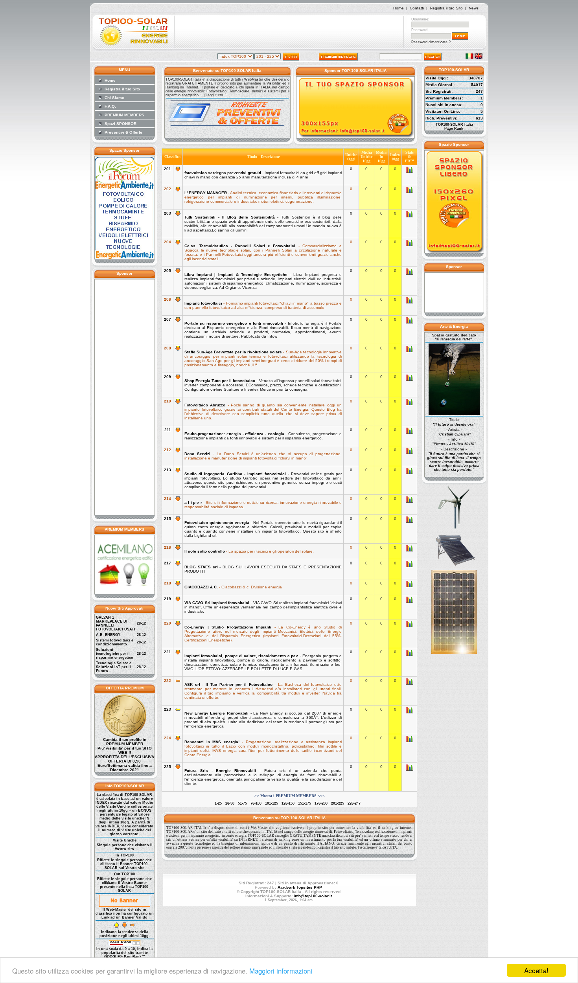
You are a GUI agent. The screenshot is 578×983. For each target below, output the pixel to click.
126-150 (288, 803)
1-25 (218, 803)
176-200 (321, 803)
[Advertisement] (289, 32)
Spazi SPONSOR (120, 123)
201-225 (337, 803)
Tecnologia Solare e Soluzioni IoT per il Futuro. (113, 667)
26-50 (229, 803)
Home (398, 8)
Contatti (417, 8)
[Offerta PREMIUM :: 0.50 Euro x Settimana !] (124, 736)
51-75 (242, 803)
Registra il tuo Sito (446, 8)
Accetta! (536, 970)
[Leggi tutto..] (215, 95)
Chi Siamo (114, 98)
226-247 (354, 803)
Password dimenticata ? (431, 42)
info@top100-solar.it (313, 896)
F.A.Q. (110, 106)
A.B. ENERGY (108, 635)
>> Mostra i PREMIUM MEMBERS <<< (289, 796)
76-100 (255, 803)
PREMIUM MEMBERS (124, 115)
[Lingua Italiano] (469, 58)
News (474, 8)
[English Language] (478, 58)
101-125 (271, 803)
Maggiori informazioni (280, 971)
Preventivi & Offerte (123, 132)
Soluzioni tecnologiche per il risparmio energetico (114, 654)
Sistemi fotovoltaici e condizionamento (114, 642)
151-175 (304, 803)
